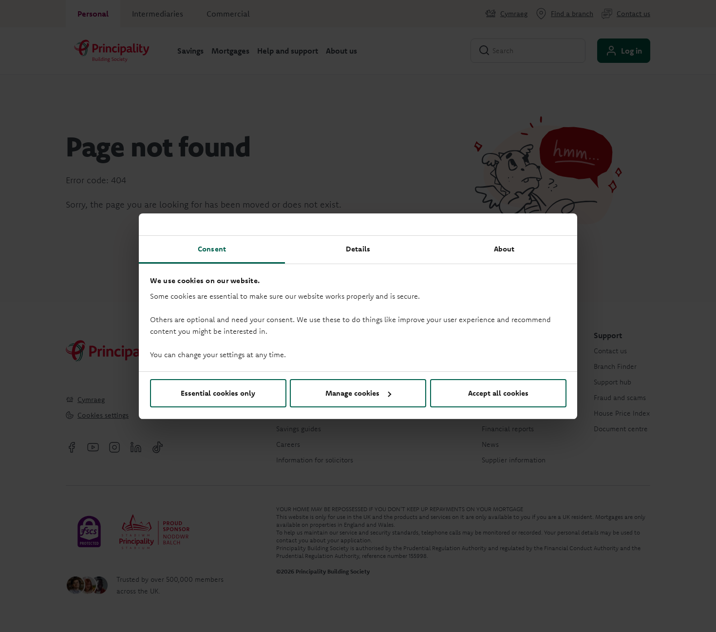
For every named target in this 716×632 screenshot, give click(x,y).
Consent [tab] (212, 248)
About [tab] (504, 248)
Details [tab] (358, 248)
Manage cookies (352, 393)
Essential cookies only (218, 393)
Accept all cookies (498, 393)
